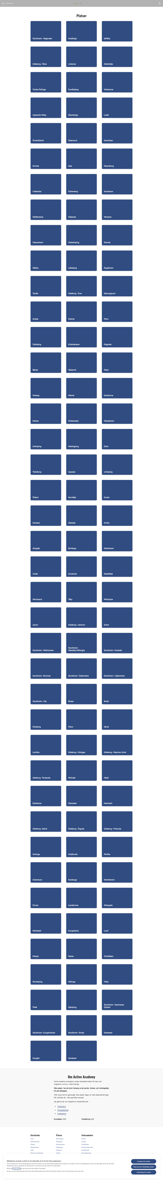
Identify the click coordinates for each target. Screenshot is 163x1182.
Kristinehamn (60, 1144)
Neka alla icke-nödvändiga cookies (143, 1167)
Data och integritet (37, 1153)
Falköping (59, 1147)
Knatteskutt (61, 1113)
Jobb (32, 1150)
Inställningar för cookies (144, 1172)
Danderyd (59, 1142)
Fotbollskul (61, 1106)
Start (32, 1139)
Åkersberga (59, 1139)
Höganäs (59, 1150)
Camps (84, 1142)
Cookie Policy (16, 1168)
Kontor (84, 1139)
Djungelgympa (62, 1110)
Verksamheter (35, 1142)
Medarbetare (35, 1147)
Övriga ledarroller (87, 1147)
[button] (159, 3)
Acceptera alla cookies (143, 1161)
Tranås (58, 1153)
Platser (33, 1144)
